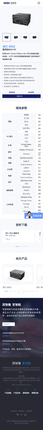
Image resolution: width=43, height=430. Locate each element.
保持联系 (29, 411)
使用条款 (14, 411)
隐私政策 (21, 411)
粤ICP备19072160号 (22, 423)
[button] (17, 246)
